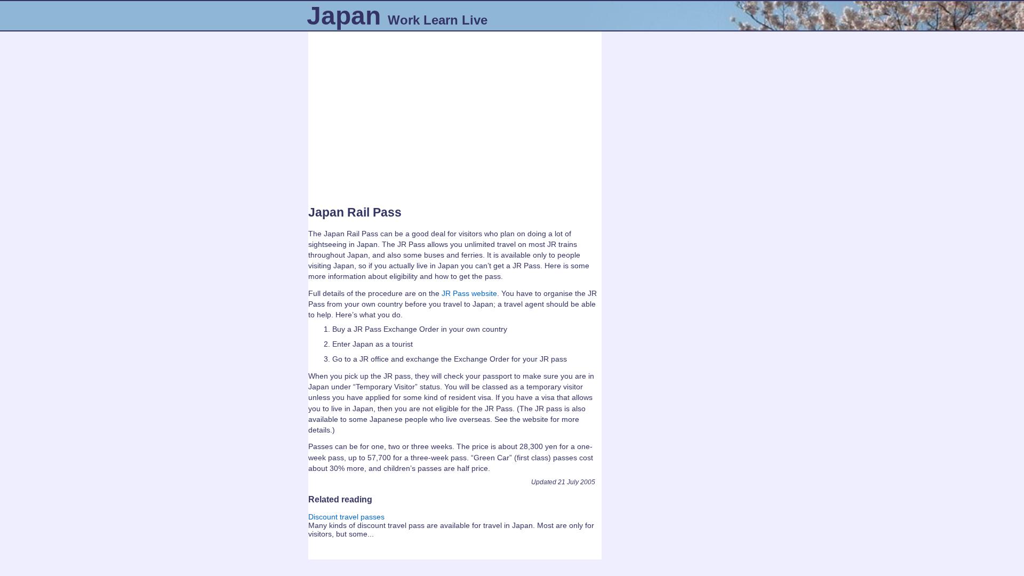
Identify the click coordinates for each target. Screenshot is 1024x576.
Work (404, 20)
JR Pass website (469, 293)
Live (474, 20)
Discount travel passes (346, 517)
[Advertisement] (455, 114)
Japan (344, 16)
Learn (440, 20)
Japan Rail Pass (355, 212)
